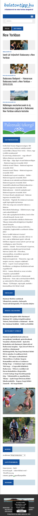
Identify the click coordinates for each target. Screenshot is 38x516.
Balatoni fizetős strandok (12, 509)
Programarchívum (9, 75)
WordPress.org (8, 473)
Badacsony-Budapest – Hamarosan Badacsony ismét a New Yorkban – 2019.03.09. (17, 81)
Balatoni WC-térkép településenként (17, 319)
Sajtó (15, 468)
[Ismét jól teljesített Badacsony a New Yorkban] (19, 48)
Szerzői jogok (7, 470)
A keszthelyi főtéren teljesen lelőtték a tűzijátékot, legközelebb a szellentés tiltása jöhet (18, 229)
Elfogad (21, 511)
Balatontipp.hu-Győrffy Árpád (17, 514)
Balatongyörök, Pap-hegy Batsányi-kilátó (18, 351)
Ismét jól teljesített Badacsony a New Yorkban (19, 56)
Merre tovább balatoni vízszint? (14, 234)
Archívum (6, 455)
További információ (21, 508)
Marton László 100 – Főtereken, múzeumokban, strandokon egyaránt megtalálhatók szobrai (16, 253)
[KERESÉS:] (19, 21)
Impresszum (7, 468)
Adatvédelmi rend (20, 470)
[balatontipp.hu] (19, 7)
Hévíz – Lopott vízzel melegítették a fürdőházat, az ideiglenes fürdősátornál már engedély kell (18, 266)
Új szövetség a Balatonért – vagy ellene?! (17, 156)
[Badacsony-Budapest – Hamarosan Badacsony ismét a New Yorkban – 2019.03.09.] (19, 72)
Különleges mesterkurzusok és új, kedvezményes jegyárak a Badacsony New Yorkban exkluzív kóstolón (18, 108)
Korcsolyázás (8, 511)
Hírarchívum (7, 51)
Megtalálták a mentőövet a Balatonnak (16, 276)
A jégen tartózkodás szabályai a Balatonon (18, 219)
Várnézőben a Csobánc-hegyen (14, 359)
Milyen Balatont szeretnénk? (13, 158)
